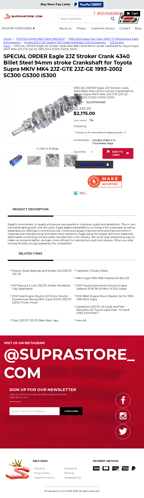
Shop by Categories (17, 28)
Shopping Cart (72, 477)
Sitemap (69, 473)
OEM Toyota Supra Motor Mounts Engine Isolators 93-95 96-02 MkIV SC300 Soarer (101, 287)
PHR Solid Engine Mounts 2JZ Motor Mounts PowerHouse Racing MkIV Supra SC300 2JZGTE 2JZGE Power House (41, 299)
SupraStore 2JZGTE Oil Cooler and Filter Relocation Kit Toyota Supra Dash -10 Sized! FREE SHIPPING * (102, 310)
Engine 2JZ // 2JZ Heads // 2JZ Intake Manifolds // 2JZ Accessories (65, 42)
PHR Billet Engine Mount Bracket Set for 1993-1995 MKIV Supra (105, 298)
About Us (39, 468)
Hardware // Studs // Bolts (92, 270)
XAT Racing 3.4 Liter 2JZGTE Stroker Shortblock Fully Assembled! (41, 287)
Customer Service (103, 28)
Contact (124, 28)
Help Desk (40, 461)
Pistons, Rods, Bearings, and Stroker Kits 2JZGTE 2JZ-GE (42, 272)
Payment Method (106, 461)
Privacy (81, 28)
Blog (138, 28)
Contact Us (70, 468)
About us (65, 28)
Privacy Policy (42, 473)
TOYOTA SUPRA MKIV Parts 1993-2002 (40, 39)
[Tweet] (76, 194)
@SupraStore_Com (69, 361)
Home (7, 39)
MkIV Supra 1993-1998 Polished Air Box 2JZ (102, 278)
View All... (81, 320)
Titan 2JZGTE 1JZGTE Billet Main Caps (35, 320)
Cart (135, 13)
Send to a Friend (92, 164)
